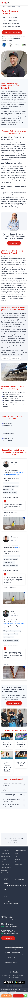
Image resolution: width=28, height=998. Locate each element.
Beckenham (6, 549)
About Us (17, 861)
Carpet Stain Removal (6, 873)
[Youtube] (20, 986)
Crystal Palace (19, 622)
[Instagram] (14, 986)
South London (19, 472)
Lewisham (17, 474)
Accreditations (18, 864)
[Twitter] (11, 986)
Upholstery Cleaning (6, 861)
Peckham (5, 623)
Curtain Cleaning (5, 864)
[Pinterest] (17, 986)
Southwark (5, 476)
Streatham (17, 623)
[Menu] (24, 3)
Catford (23, 549)
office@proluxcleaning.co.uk (14, 842)
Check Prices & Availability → (12, 32)
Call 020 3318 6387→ (14, 703)
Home (4, 6)
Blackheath (13, 549)
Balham (17, 547)
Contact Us (17, 859)
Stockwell (10, 623)
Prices (16, 856)
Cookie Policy (10, 977)
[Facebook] (8, 986)
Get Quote (19, 995)
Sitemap (17, 977)
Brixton (18, 549)
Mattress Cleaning (5, 856)
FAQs (14, 975)
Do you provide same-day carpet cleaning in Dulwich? (11, 800)
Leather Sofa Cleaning (6, 867)
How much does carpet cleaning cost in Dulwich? (12, 784)
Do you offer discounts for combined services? (12, 790)
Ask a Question (15, 358)
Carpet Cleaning (11, 6)
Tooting (22, 623)
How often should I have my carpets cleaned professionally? (12, 795)
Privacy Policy (20, 975)
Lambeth (11, 474)
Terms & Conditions (6, 975)
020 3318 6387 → (14, 243)
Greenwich (5, 474)
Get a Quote (8, 938)
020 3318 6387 (7, 995)
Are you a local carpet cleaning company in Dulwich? (11, 805)
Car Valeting (4, 870)
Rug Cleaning (4, 859)
